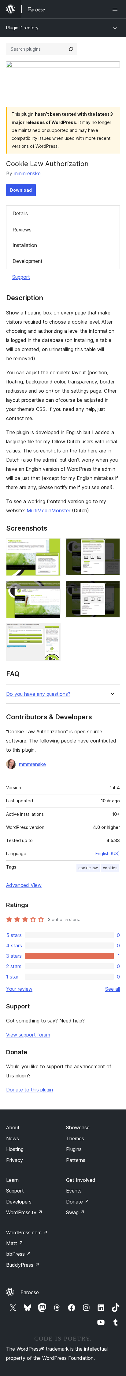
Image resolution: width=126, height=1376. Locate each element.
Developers (18, 1202)
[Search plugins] (71, 49)
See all (112, 989)
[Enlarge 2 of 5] (112, 546)
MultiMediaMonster (48, 510)
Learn (12, 1180)
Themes (75, 1138)
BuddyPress (22, 1265)
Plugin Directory (22, 27)
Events (74, 1191)
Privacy (14, 1160)
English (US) (107, 853)
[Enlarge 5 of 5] (52, 631)
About (13, 1127)
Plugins (74, 1149)
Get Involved (80, 1180)
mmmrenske (27, 173)
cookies (110, 868)
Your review (19, 989)
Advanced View (24, 885)
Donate (77, 1202)
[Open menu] (116, 9)
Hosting (15, 1149)
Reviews (22, 230)
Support (21, 277)
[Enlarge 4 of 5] (112, 589)
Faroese (29, 1292)
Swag (75, 1212)
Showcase (78, 1127)
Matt (14, 1243)
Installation (25, 245)
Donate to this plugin (29, 1090)
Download (21, 190)
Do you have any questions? (38, 694)
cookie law (88, 868)
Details (20, 213)
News (12, 1138)
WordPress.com (27, 1232)
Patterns (75, 1160)
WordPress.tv (24, 1212)
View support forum (28, 1035)
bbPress (18, 1254)
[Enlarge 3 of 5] (52, 589)
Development (28, 261)
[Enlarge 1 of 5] (52, 546)
